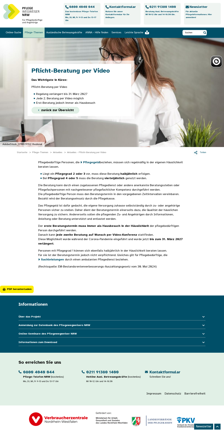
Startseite (22, 152)
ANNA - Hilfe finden (96, 32)
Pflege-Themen (34, 32)
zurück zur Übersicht (57, 110)
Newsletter (204, 426)
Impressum (153, 393)
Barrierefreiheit (194, 393)
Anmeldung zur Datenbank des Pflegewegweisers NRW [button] (54, 325)
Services (116, 32)
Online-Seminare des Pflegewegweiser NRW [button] (48, 333)
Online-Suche (13, 32)
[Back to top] (217, 426)
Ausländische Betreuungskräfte (64, 32)
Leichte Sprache (134, 32)
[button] (205, 32)
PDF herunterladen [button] (19, 289)
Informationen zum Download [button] (38, 342)
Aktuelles (57, 152)
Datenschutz (173, 393)
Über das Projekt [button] (30, 316)
